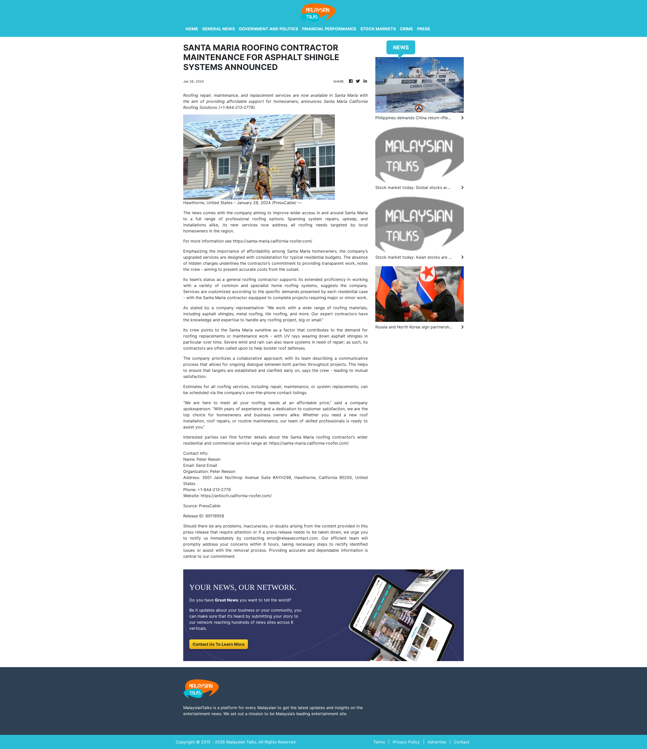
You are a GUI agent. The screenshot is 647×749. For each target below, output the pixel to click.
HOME (192, 28)
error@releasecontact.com (292, 538)
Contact (461, 741)
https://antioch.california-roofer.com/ (236, 495)
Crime (406, 28)
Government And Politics (268, 28)
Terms (379, 741)
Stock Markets (378, 28)
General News (218, 28)
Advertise (437, 741)
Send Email (206, 465)
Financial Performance (329, 28)
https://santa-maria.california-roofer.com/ (272, 241)
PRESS (423, 28)
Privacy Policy (406, 741)
